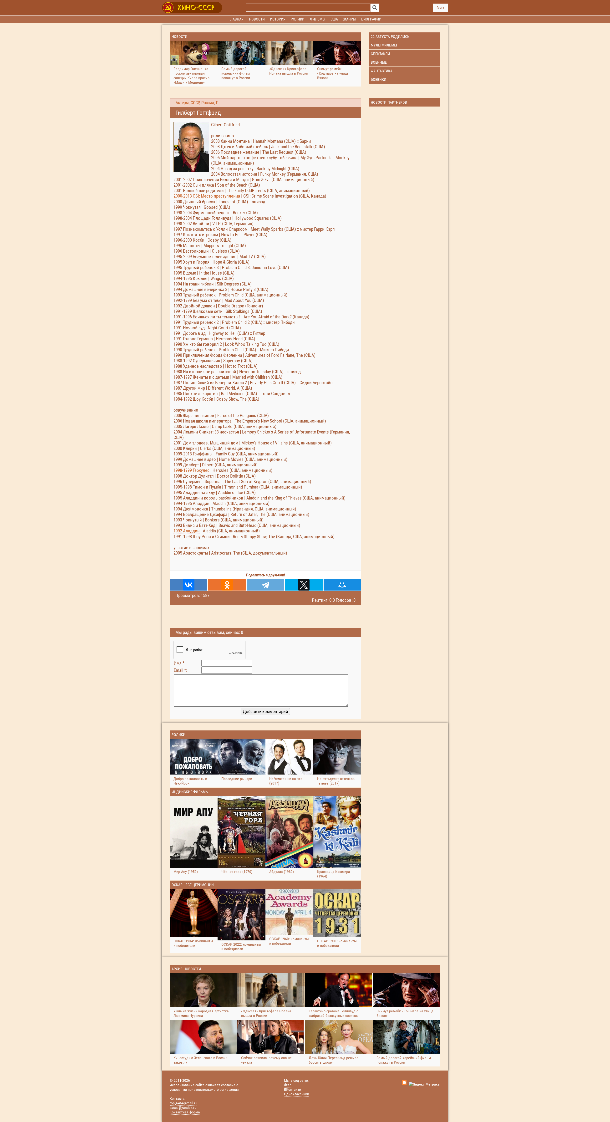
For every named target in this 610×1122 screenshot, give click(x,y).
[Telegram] (265, 585)
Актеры (182, 102)
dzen (287, 1085)
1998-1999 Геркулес (191, 470)
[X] (304, 585)
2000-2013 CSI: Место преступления (206, 196)
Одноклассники (296, 1094)
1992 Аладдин (186, 531)
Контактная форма (185, 1112)
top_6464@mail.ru (183, 1103)
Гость (440, 7)
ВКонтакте (292, 1089)
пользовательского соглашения (213, 1089)
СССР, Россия (202, 102)
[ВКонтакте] (188, 585)
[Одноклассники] (227, 585)
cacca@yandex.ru (183, 1107)
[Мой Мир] (342, 585)
